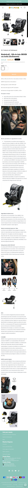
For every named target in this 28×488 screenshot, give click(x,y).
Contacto (5, 444)
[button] (2, 7)
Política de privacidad (23, 484)
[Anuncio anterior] (2, 1)
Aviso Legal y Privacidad (8, 449)
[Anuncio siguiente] (25, 1)
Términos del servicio (11, 486)
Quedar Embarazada (7, 437)
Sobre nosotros (6, 451)
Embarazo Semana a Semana (9, 434)
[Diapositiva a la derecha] (26, 42)
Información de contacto (7, 484)
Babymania (6, 482)
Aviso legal (15, 484)
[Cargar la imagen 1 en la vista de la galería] (6, 42)
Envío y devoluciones (7, 446)
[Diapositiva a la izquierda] (1, 42)
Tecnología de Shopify (13, 482)
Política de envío (19, 486)
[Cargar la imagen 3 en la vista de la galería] (21, 42)
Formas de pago (6, 454)
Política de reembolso (22, 482)
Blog (4, 439)
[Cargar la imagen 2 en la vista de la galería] (14, 42)
